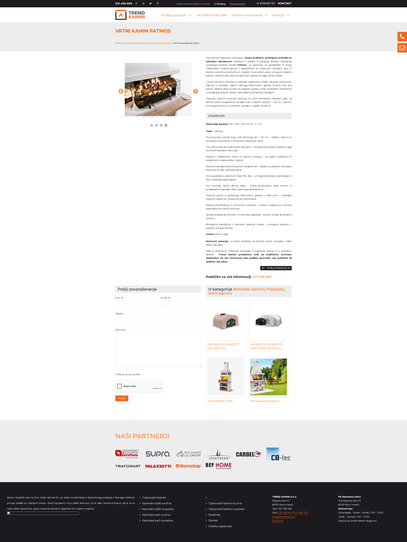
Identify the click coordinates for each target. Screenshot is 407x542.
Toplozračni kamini (154, 497)
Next (196, 92)
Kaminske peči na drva (156, 514)
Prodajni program (173, 15)
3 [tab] (160, 125)
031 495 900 (123, 3)
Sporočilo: (120, 329)
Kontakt (285, 3)
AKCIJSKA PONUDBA (212, 15)
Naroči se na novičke (128, 374)
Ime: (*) (119, 297)
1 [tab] (151, 125)
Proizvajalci (149, 43)
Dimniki (213, 520)
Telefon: (119, 313)
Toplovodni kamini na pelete (226, 509)
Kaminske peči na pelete (157, 520)
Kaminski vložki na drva (156, 503)
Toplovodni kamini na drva (225, 503)
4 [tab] (165, 125)
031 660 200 (301, 512)
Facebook (277, 520)
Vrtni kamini (220, 293)
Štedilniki (214, 514)
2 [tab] (155, 125)
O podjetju (266, 3)
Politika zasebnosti (220, 526)
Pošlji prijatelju (278, 268)
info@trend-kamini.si (283, 516)
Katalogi (278, 15)
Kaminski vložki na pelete (158, 509)
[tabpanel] (158, 89)
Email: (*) (165, 297)
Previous (121, 92)
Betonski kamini (249, 289)
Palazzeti (165, 43)
